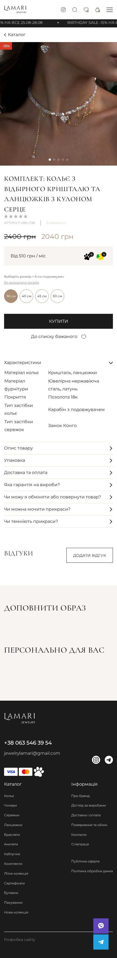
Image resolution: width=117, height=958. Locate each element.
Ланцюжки (13, 825)
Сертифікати (14, 883)
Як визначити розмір (21, 282)
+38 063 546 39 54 (28, 742)
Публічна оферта (85, 861)
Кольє (9, 796)
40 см (26, 296)
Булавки (11, 893)
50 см (57, 296)
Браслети (12, 835)
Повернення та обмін (89, 825)
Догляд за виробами (88, 805)
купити (58, 321)
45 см (42, 296)
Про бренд (80, 796)
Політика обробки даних (92, 871)
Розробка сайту (19, 939)
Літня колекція (16, 873)
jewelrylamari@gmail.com (32, 753)
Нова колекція (16, 912)
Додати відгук (89, 555)
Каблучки (12, 854)
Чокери (10, 805)
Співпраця (80, 844)
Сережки (11, 815)
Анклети (11, 844)
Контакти (79, 835)
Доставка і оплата (86, 815)
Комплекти (13, 864)
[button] (109, 10)
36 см (11, 296)
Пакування (13, 902)
